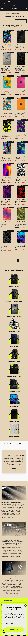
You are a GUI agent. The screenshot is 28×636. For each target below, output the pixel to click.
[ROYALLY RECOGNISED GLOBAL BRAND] (14, 568)
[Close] (25, 605)
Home (2, 13)
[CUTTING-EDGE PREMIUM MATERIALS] (14, 493)
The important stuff (6, 600)
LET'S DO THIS (14, 629)
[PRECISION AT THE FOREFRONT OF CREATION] (14, 529)
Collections (7, 13)
